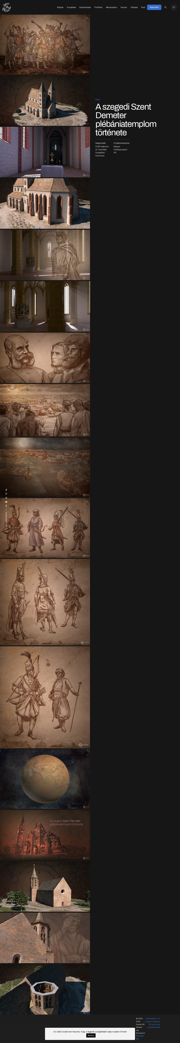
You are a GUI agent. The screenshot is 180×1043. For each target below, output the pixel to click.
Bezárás (91, 1035)
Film (97, 99)
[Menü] (173, 7)
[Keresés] (165, 7)
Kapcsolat (154, 7)
